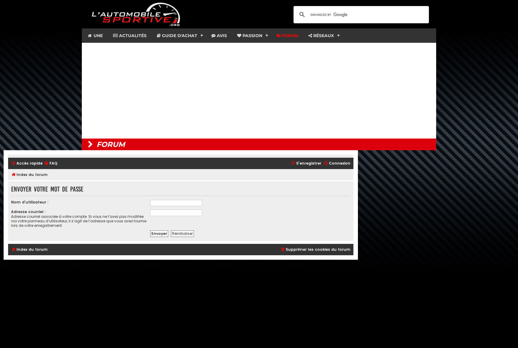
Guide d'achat (179, 35)
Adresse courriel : (28, 211)
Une (97, 35)
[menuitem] (50, 163)
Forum (289, 35)
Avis (221, 35)
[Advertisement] (259, 91)
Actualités (132, 35)
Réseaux (323, 35)
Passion (251, 35)
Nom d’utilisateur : (30, 202)
